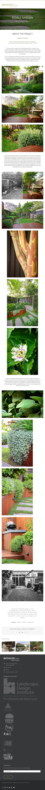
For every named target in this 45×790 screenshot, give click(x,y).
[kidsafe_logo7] (8, 732)
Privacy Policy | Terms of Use (24, 782)
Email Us (7, 669)
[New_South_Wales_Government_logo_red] (9, 713)
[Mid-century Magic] (8, 646)
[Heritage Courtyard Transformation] (36, 646)
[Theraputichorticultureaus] (9, 723)
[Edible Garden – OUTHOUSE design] (22, 66)
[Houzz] (11, 787)
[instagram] (5, 787)
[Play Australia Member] (8, 753)
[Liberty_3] (22, 201)
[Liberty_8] (22, 328)
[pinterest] (7, 787)
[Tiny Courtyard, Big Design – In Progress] (22, 646)
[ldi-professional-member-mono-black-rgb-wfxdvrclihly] (21, 678)
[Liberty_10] (17, 517)
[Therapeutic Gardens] (8, 749)
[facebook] (2, 787)
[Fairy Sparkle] (8, 740)
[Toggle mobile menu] (42, 4)
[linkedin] (9, 787)
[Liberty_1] (17, 468)
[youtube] (14, 787)
